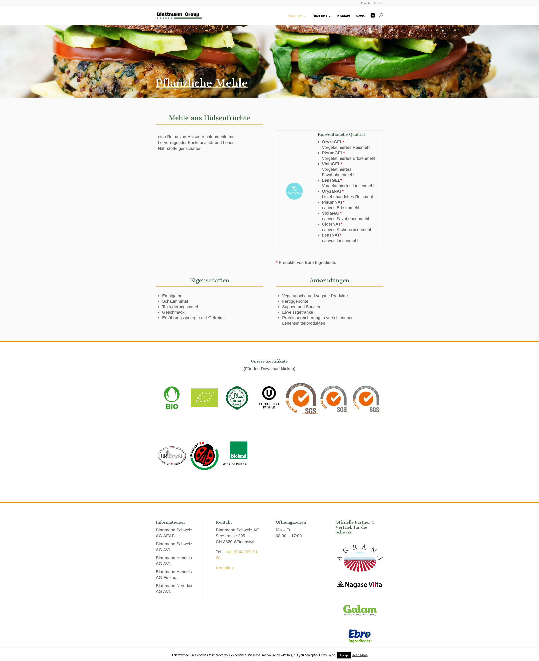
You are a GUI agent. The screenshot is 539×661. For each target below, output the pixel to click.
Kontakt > (225, 568)
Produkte (295, 16)
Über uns (319, 16)
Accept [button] (344, 655)
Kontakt (343, 16)
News (360, 16)
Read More (360, 655)
